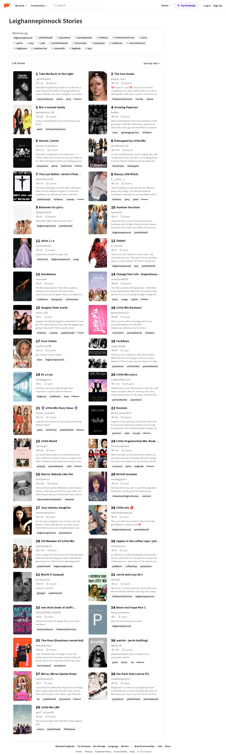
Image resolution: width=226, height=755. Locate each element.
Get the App (99, 746)
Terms (79, 751)
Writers (125, 746)
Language (113, 746)
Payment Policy (103, 751)
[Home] (7, 5)
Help (132, 751)
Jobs (159, 746)
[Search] (55, 5)
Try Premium (188, 5)
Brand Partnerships (145, 746)
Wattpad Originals (65, 746)
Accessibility (120, 751)
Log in (207, 5)
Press (168, 746)
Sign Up (217, 5)
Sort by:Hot (151, 63)
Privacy (88, 751)
